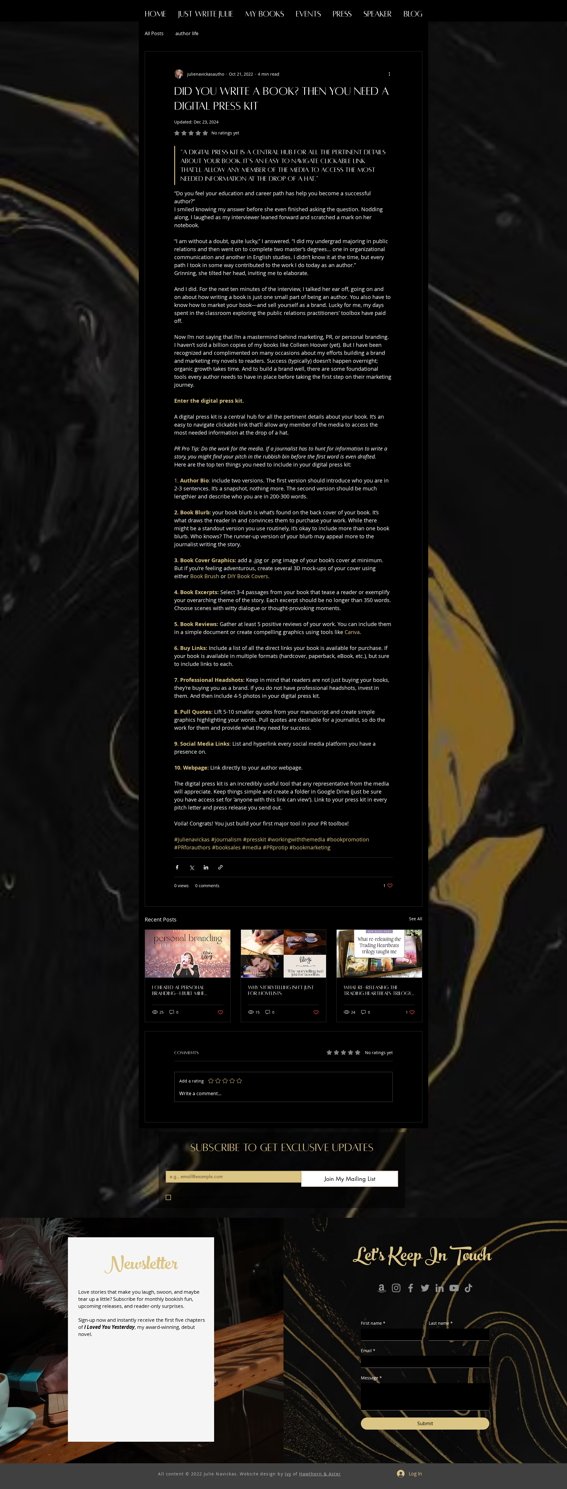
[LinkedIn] (439, 1288)
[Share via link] (220, 867)
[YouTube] (454, 1288)
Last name (441, 1323)
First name (373, 1323)
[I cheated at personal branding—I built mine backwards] (187, 954)
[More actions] (389, 73)
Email (172, 1165)
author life (186, 33)
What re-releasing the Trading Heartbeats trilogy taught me (377, 991)
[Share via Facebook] (177, 867)
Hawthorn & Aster (320, 1474)
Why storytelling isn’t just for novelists (281, 990)
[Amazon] (381, 1288)
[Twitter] (425, 1288)
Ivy (288, 1474)
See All (415, 918)
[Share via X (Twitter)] (191, 867)
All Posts (154, 33)
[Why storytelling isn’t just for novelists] (283, 954)
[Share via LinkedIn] (206, 867)
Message (371, 1378)
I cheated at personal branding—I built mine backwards (178, 991)
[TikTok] (468, 1288)
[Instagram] (396, 1288)
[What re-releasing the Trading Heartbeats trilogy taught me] (379, 954)
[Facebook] (410, 1288)
